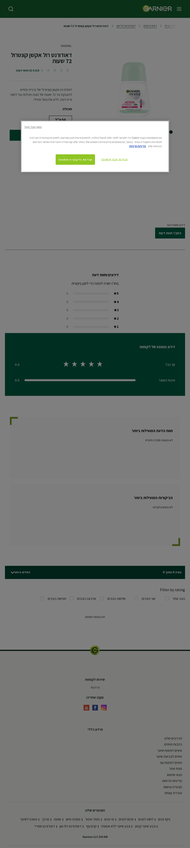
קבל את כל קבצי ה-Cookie (75, 159)
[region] (95, 146)
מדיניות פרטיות (137, 146)
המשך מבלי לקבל (33, 126)
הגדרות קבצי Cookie (114, 159)
